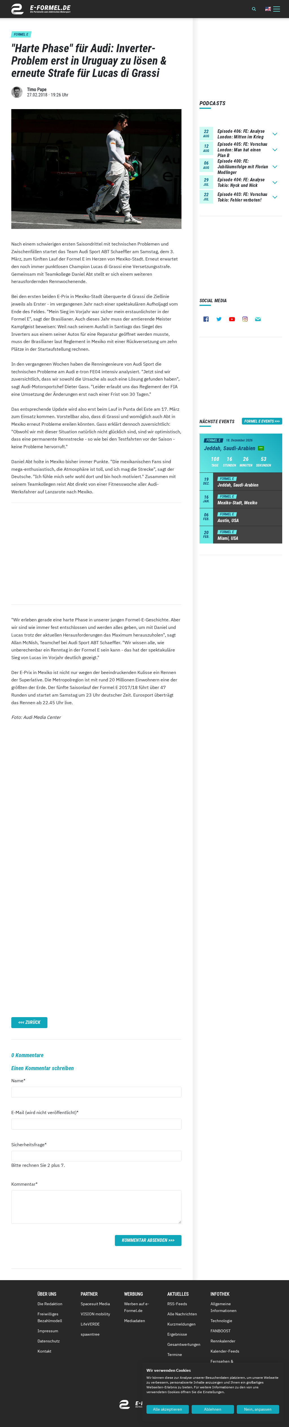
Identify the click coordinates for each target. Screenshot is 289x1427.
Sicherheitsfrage (29, 1144)
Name (21, 1080)
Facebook (206, 319)
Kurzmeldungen (181, 1324)
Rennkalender (223, 1341)
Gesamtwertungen (183, 1344)
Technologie (221, 1320)
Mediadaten (134, 1320)
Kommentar (24, 1184)
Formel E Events (259, 421)
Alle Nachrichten (182, 1313)
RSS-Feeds (177, 1303)
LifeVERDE (90, 1324)
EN (268, 9)
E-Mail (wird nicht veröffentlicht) (44, 1112)
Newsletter (257, 319)
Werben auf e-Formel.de (136, 1307)
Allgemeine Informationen (224, 1307)
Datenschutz (49, 1341)
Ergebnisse (177, 1334)
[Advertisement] (96, 553)
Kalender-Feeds (225, 1351)
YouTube (231, 319)
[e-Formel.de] (41, 9)
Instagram (244, 319)
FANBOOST (221, 1330)
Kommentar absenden (144, 1240)
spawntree (90, 1334)
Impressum (48, 1330)
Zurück (32, 1022)
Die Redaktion (50, 1303)
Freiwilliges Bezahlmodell (50, 1317)
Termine (174, 1354)
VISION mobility (95, 1313)
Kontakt (44, 1351)
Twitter (219, 319)
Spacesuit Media (95, 1303)
